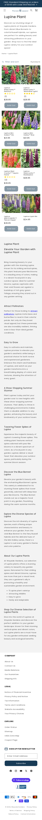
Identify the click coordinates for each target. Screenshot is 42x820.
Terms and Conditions (15, 705)
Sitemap (9, 731)
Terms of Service (15, 810)
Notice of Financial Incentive (18, 692)
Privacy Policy (32, 807)
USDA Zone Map (12, 735)
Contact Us (10, 666)
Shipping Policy (29, 810)
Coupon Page (11, 740)
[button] (4, 10)
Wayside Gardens (18, 807)
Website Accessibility (15, 709)
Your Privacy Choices (14, 713)
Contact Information (28, 814)
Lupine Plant (12, 54)
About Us (9, 661)
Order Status (11, 727)
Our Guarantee (12, 674)
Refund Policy (13, 814)
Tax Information (12, 700)
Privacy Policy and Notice (16, 696)
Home (4, 54)
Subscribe (21, 763)
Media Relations (12, 670)
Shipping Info (11, 678)
